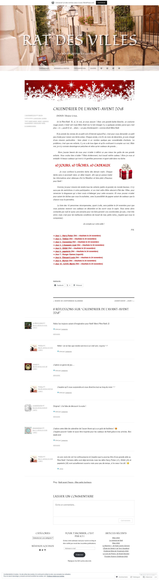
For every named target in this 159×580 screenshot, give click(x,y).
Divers (93, 68)
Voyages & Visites (61, 68)
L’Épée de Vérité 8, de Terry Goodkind (116, 548)
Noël (43, 123)
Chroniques (44, 68)
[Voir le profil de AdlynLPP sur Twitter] (42, 550)
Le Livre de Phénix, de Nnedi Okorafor (116, 553)
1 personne (64, 329)
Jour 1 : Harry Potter (64, 235)
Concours (37, 118)
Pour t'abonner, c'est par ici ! (79, 535)
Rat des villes (79, 40)
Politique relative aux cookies (55, 576)
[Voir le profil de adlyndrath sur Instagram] (45, 550)
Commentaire (125, 520)
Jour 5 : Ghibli (61, 248)
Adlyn (41, 115)
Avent (40, 121)
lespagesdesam (37, 428)
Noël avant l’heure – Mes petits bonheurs (75, 482)
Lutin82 (35, 364)
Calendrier (29, 123)
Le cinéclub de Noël (116, 540)
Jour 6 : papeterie (62, 251)
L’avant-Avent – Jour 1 (123, 301)
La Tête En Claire (38, 323)
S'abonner (79, 554)
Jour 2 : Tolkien (62, 238)
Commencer (101, 2)
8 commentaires (30, 126)
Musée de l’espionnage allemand (69, 301)
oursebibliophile (37, 405)
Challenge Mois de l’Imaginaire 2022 (116, 551)
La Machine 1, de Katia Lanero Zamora (116, 545)
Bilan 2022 (116, 543)
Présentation (79, 68)
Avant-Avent (33, 121)
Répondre (56, 334)
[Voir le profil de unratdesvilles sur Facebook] (40, 550)
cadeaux (46, 121)
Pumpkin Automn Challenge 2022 (116, 556)
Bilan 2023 (116, 538)
